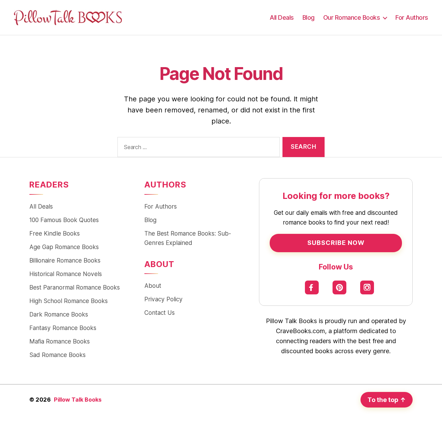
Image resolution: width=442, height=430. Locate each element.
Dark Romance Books (58, 314)
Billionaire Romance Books (64, 260)
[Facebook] (311, 287)
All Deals (282, 17)
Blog (308, 17)
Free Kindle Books (54, 233)
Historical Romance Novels (65, 273)
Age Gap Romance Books (64, 246)
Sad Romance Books (57, 354)
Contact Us (159, 312)
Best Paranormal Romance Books (74, 287)
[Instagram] (367, 287)
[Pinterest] (339, 287)
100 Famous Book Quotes (64, 219)
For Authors (411, 17)
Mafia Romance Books (59, 341)
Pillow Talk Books (78, 399)
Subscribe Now (336, 242)
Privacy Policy (163, 299)
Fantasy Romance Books (62, 327)
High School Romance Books (68, 300)
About (152, 285)
